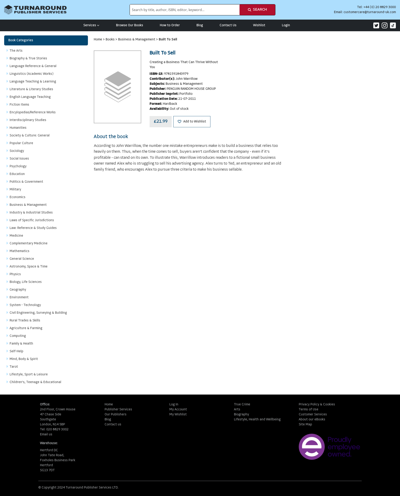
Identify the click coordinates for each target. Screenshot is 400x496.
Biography (241, 414)
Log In (173, 404)
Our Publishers (115, 414)
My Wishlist (178, 414)
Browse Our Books (129, 25)
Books (110, 39)
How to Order (170, 25)
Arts (237, 409)
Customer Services (313, 414)
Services (89, 25)
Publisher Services (118, 409)
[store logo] (35, 10)
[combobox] (185, 9)
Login (286, 25)
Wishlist (259, 25)
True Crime (242, 404)
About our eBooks (312, 419)
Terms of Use (308, 409)
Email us (46, 434)
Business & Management (137, 39)
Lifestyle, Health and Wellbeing (257, 419)
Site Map (305, 424)
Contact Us (228, 25)
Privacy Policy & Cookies (317, 404)
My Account (178, 409)
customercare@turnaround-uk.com (370, 12)
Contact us (113, 424)
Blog (199, 25)
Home (98, 39)
